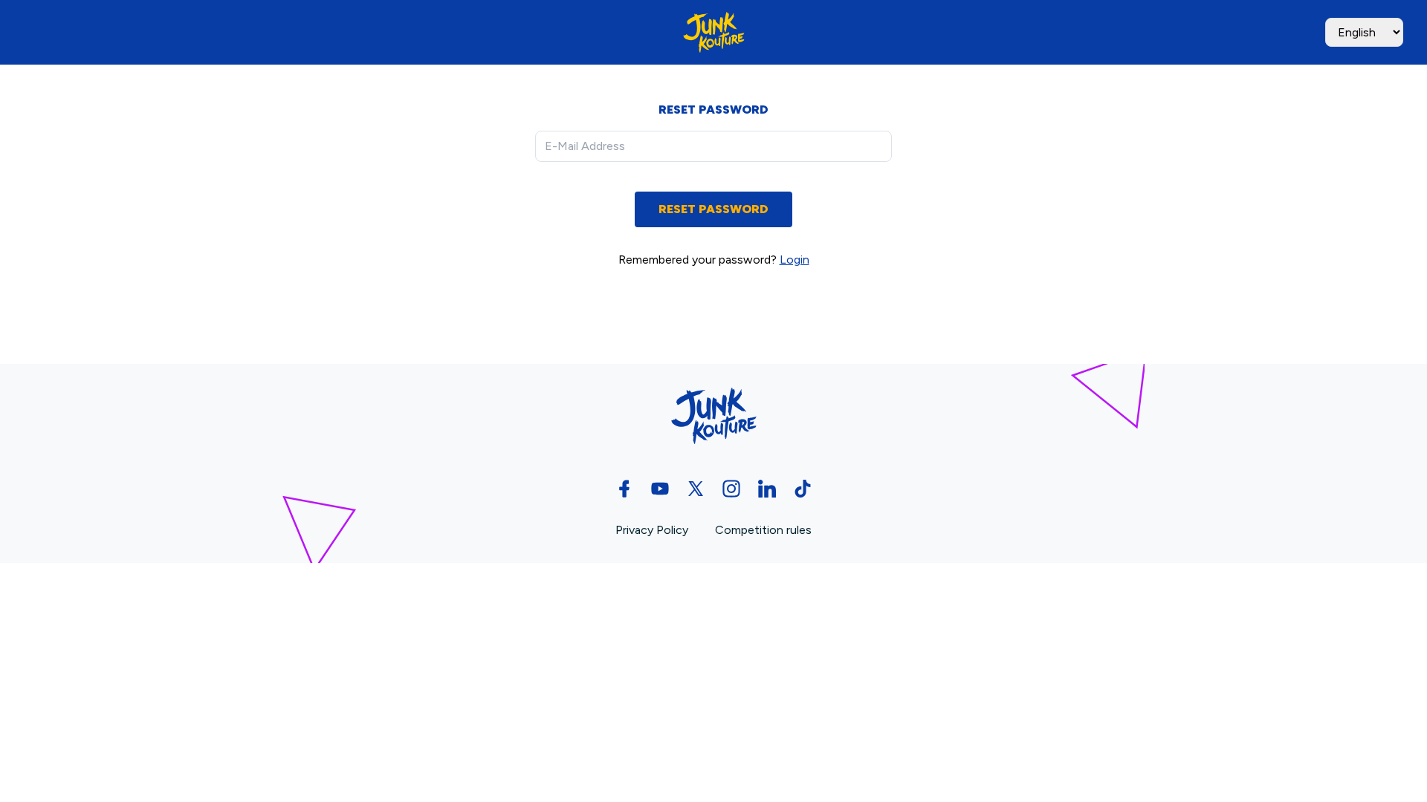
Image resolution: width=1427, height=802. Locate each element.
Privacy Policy (653, 530)
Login (794, 259)
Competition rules (763, 530)
